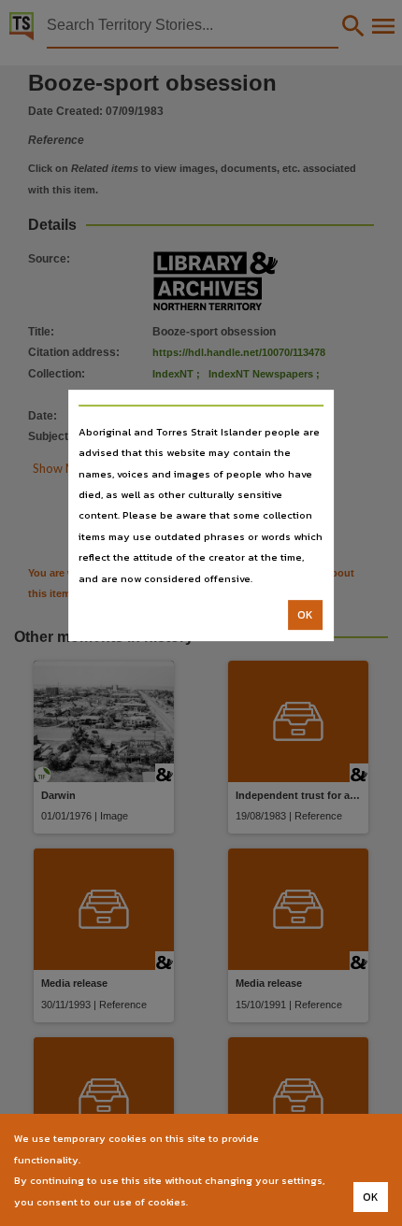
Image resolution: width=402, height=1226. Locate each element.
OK (305, 614)
